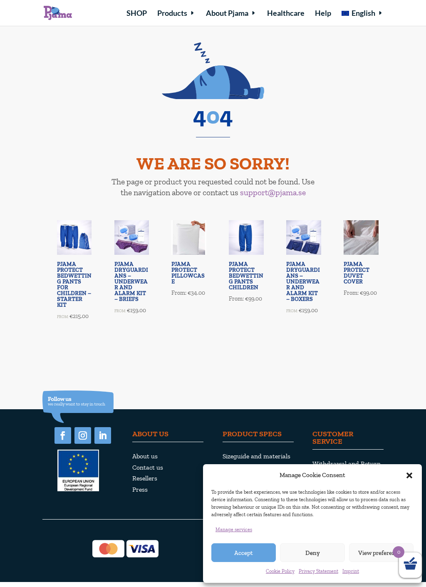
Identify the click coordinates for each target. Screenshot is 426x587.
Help (323, 13)
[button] (409, 475)
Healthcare (286, 13)
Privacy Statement (318, 571)
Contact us (147, 467)
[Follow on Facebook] (62, 435)
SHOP (136, 13)
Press (140, 489)
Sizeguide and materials (256, 456)
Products (172, 13)
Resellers (144, 478)
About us (145, 456)
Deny (312, 553)
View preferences (381, 553)
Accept (243, 553)
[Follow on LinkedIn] (102, 435)
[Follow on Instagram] (82, 435)
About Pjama (227, 13)
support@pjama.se (273, 192)
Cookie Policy (280, 571)
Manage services (233, 529)
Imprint (350, 571)
